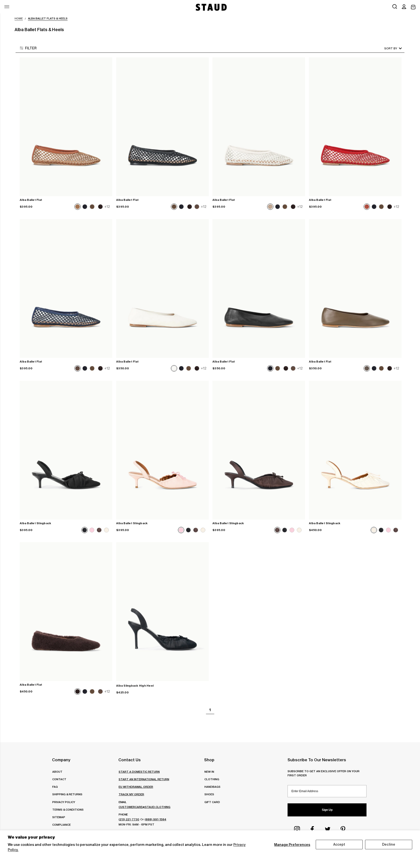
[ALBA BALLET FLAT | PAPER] (162, 288)
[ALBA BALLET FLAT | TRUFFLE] (355, 288)
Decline (388, 844)
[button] (404, 7)
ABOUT (57, 772)
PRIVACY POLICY (63, 802)
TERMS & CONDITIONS (68, 809)
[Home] (211, 7)
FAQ (55, 787)
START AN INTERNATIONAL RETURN (144, 779)
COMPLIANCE (61, 825)
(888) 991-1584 (155, 819)
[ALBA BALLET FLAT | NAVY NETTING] (66, 288)
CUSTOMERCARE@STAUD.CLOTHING (144, 807)
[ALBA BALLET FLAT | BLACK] (258, 288)
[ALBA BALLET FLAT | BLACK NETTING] (162, 126)
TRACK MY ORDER (131, 794)
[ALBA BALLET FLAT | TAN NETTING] (66, 126)
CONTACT (59, 779)
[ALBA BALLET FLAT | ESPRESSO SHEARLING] (66, 611)
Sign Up (327, 810)
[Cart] (413, 7)
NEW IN (209, 772)
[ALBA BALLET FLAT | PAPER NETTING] (258, 126)
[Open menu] (6, 6)
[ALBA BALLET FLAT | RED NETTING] (355, 126)
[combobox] (386, 48)
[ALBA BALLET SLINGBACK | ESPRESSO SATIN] (258, 450)
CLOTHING (211, 779)
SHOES (209, 794)
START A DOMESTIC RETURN (139, 772)
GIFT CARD (212, 802)
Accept (339, 844)
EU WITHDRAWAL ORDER (136, 787)
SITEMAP (58, 817)
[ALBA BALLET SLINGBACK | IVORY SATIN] (355, 450)
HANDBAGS (212, 787)
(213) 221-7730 (129, 819)
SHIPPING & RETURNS (67, 794)
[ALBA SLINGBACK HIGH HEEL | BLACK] (162, 611)
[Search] (394, 7)
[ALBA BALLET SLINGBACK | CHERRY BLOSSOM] (162, 450)
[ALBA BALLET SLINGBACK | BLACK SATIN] (66, 450)
